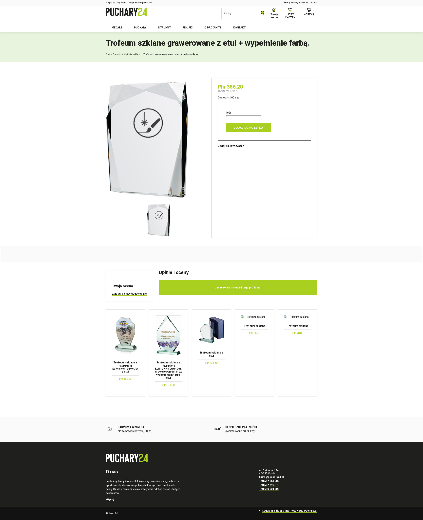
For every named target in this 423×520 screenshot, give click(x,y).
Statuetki (117, 54)
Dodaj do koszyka (248, 127)
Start (108, 54)
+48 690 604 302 (269, 489)
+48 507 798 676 (269, 485)
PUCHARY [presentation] (140, 27)
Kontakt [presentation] (239, 27)
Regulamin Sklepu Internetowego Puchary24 (289, 510)
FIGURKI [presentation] (187, 27)
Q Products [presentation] (212, 27)
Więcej (110, 499)
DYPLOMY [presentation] (164, 27)
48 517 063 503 (310, 2)
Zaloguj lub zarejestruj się (139, 2)
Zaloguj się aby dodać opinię (129, 293)
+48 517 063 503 (269, 481)
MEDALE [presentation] (117, 27)
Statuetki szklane (132, 54)
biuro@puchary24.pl (293, 2)
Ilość (228, 112)
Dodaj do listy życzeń (231, 145)
